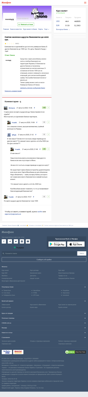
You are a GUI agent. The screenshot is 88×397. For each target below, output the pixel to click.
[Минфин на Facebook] (4, 241)
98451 (17, 43)
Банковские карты (35, 273)
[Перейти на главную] (6, 2)
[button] (47, 10)
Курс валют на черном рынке (67, 304)
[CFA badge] (29, 352)
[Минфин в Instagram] (22, 241)
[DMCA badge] (75, 352)
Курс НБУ (4, 273)
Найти (82, 253)
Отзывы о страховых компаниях (40, 341)
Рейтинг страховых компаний (67, 341)
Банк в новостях (16, 29)
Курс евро (61, 270)
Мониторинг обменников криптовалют (13, 281)
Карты (40, 29)
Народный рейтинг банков (66, 278)
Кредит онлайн (34, 278)
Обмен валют (6, 304)
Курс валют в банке (30, 29)
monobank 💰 (24, 225)
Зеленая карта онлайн (9, 341)
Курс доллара (34, 270)
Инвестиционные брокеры (66, 273)
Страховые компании (64, 344)
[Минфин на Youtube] (28, 241)
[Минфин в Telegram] (10, 241)
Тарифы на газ (62, 275)
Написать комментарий (13, 91)
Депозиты (33, 275)
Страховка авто (6, 344)
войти (40, 212)
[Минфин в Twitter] (16, 241)
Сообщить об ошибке (44, 259)
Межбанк (4, 275)
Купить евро (33, 307)
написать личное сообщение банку (32, 88)
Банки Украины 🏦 (13, 225)
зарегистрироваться (13, 214)
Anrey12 (12, 108)
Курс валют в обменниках (38, 304)
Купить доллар (6, 307)
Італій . (14, 122)
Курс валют (5, 270)
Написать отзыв (26, 24)
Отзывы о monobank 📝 (36, 225)
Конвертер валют (7, 278)
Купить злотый (62, 307)
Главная (6, 29)
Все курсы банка (62, 29)
